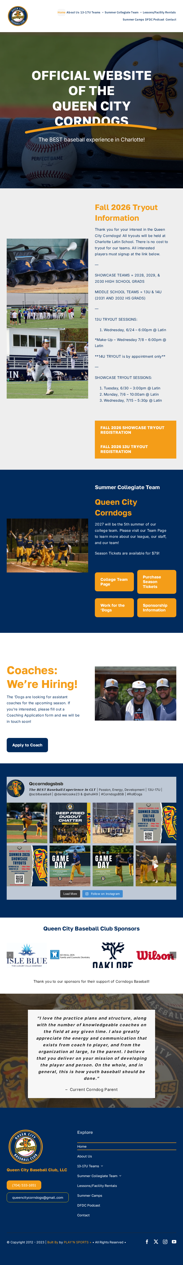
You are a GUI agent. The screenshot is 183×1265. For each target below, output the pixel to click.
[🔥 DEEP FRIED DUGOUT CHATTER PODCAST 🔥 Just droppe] (70, 823)
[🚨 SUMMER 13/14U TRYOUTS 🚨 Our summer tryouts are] (156, 823)
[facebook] (147, 1190)
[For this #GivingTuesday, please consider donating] (27, 823)
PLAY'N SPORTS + (78, 1190)
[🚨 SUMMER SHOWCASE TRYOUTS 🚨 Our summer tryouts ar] (27, 865)
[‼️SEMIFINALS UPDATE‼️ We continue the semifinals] (70, 865)
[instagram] (165, 1190)
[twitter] (156, 1190)
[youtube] (174, 1190)
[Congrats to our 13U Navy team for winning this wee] (113, 823)
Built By (52, 1190)
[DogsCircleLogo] (18, 6)
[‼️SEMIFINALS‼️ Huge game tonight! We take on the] (113, 865)
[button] (10, 955)
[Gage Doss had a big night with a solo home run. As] (156, 865)
